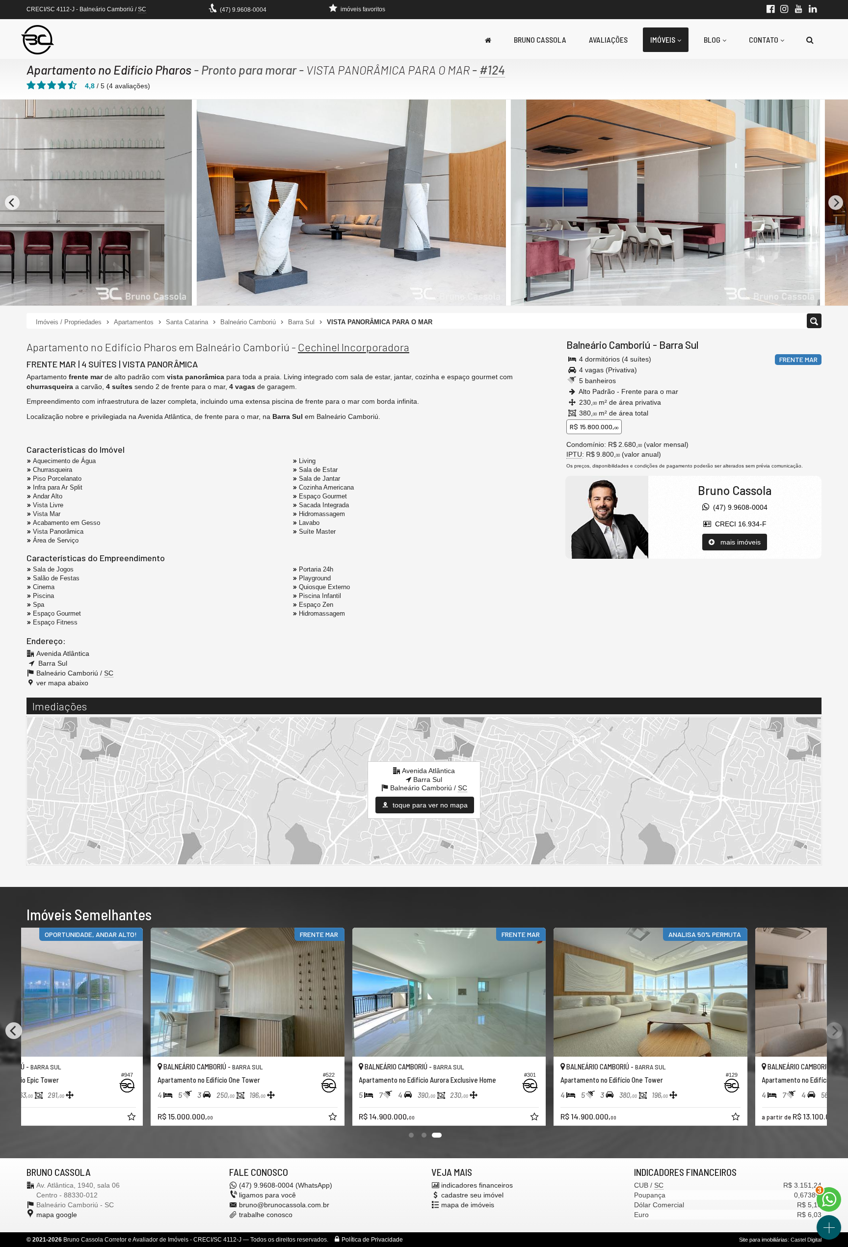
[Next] (835, 202)
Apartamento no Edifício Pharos (108, 69)
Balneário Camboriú (608, 344)
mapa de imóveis (467, 1205)
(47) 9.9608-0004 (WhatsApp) (285, 1185)
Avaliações (608, 39)
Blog (712, 39)
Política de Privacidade (372, 1239)
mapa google (56, 1215)
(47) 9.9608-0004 (243, 9)
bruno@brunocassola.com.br (284, 1205)
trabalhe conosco (265, 1215)
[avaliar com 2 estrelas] (41, 85)
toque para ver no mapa (429, 805)
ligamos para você (267, 1195)
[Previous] (12, 202)
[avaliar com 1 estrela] (31, 85)
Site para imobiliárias (763, 1240)
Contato (763, 39)
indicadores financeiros (477, 1185)
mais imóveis (738, 542)
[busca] (810, 39)
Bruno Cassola (540, 39)
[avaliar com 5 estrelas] (72, 85)
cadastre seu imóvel (472, 1195)
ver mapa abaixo (62, 683)
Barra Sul (678, 344)
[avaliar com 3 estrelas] (51, 85)
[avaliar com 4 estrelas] (62, 85)
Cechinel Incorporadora (353, 346)
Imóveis (662, 39)
